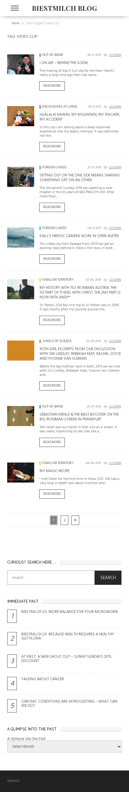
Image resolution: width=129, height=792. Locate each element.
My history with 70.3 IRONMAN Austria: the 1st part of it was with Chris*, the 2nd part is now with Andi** (80, 292)
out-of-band (52, 55)
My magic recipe (54, 471)
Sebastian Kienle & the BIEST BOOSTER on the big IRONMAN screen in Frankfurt (79, 416)
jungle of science (57, 341)
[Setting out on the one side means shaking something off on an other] (20, 177)
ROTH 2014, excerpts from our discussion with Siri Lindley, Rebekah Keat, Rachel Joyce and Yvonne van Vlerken (80, 353)
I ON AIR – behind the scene (64, 63)
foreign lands (54, 167)
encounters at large (59, 106)
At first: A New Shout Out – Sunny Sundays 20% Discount (66, 658)
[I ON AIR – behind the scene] (20, 64)
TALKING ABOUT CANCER (42, 679)
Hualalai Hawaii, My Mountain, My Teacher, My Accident (80, 117)
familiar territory (58, 280)
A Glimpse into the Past (26, 738)
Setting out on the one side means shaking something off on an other (80, 177)
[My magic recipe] (20, 473)
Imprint (13, 781)
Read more (52, 85)
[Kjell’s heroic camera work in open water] (20, 238)
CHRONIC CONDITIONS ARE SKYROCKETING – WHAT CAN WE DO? (69, 703)
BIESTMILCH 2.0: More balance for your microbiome (69, 611)
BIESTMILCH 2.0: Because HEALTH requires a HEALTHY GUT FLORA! (67, 636)
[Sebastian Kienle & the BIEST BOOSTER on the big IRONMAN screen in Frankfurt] (20, 416)
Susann (115, 55)
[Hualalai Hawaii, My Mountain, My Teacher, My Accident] (20, 116)
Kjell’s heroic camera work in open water (79, 236)
